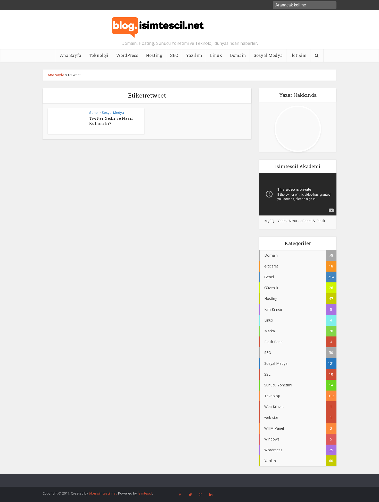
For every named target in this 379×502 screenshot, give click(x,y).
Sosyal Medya (268, 55)
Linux (216, 55)
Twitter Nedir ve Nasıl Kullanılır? (111, 121)
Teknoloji (98, 55)
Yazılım (194, 55)
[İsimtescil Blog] (158, 25)
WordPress (127, 55)
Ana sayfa (56, 74)
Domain (238, 55)
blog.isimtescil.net (103, 493)
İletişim (298, 55)
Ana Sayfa (70, 55)
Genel (93, 112)
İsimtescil (145, 493)
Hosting (154, 55)
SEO (174, 55)
